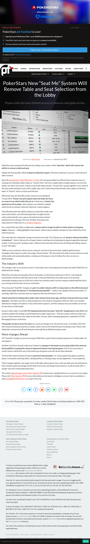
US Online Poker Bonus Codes (17, 434)
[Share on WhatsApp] (54, 389)
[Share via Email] (66, 389)
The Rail (68, 69)
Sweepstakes (47, 69)
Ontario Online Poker (55, 424)
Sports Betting (52, 452)
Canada (23, 69)
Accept (86, 541)
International (34, 69)
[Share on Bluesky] (29, 389)
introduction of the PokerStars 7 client (24, 180)
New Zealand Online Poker (16, 447)
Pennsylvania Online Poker (16, 426)
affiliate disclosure (49, 534)
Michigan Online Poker (14, 424)
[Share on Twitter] (23, 389)
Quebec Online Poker (55, 429)
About (49, 455)
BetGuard (52, 519)
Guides (70, 74)
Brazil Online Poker (13, 444)
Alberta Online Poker (55, 426)
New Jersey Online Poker (15, 429)
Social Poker (57, 74)
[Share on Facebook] (35, 389)
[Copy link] (60, 389)
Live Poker (59, 69)
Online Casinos (52, 449)
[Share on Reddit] (42, 389)
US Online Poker (12, 421)
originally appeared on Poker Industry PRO (26, 373)
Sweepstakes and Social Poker (58, 439)
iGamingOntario (15, 521)
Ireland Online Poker (14, 449)
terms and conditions (12, 534)
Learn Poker (78, 69)
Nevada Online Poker (14, 432)
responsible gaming (36, 534)
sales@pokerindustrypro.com (17, 379)
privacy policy (24, 534)
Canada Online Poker (55, 421)
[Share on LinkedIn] (48, 389)
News (49, 457)
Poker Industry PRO (18, 376)
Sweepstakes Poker (39, 74)
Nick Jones (36, 159)
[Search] (86, 68)
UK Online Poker (12, 441)
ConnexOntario (23, 516)
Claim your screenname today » (45, 50)
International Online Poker (16, 439)
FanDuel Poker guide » (22, 55)
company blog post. (33, 223)
